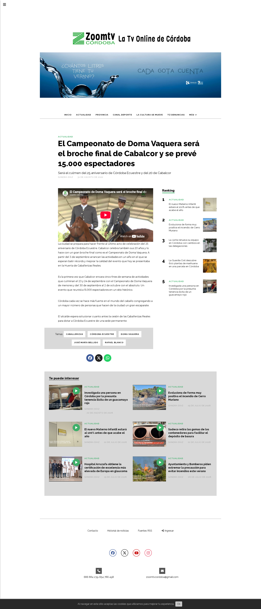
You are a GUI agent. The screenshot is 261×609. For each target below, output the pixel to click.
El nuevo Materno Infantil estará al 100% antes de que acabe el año (105, 433)
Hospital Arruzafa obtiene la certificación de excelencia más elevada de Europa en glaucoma (105, 468)
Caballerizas (74, 334)
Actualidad (83, 115)
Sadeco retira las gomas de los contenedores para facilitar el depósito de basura (188, 433)
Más (192, 115)
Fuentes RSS (145, 530)
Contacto (92, 530)
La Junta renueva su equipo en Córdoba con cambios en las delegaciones (184, 243)
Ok (178, 603)
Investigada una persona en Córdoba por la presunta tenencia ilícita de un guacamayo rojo (106, 398)
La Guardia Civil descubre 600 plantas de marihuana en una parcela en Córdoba (184, 263)
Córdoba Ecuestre (102, 334)
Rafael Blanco (114, 342)
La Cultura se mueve (150, 115)
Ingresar (169, 530)
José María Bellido (86, 342)
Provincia (102, 115)
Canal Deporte (122, 115)
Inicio (68, 115)
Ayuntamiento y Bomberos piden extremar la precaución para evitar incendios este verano (189, 468)
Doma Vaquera (130, 334)
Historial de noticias (118, 530)
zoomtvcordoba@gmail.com (162, 577)
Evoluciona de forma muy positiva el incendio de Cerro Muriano (187, 396)
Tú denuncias (176, 115)
